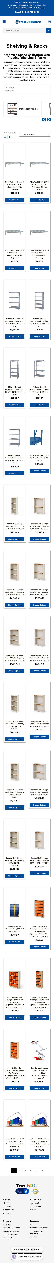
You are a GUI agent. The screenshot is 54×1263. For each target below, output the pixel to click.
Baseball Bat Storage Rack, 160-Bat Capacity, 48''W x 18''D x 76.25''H (39, 592)
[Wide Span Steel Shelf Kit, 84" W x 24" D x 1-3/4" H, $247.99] (39, 438)
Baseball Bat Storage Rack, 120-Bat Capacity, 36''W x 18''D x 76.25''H (39, 860)
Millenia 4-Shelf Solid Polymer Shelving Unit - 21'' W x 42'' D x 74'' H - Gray (14, 322)
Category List (8, 1210)
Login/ (32, 1206)
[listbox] (39, 134)
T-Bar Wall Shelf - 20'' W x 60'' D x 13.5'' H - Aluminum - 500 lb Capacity (39, 186)
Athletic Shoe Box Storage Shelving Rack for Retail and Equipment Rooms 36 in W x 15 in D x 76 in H (14, 1073)
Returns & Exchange (11, 1231)
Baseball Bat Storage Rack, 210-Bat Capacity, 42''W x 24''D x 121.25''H (14, 793)
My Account (34, 1203)
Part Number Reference (39, 1228)
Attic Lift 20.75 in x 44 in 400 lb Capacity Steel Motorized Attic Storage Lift (39, 1142)
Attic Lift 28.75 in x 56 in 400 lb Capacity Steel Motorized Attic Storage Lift (14, 1142)
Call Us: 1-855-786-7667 (27, 12)
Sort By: (23, 135)
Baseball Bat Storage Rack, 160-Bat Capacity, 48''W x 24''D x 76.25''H (39, 792)
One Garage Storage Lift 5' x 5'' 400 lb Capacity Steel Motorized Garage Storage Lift (39, 1073)
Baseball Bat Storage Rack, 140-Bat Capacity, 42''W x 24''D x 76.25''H (39, 723)
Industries (7, 1206)
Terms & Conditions (11, 1234)
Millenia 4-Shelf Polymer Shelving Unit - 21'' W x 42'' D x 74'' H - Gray (14, 459)
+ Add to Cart (14, 200)
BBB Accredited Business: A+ (27, 2)
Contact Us (7, 1213)
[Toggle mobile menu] (4, 21)
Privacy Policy (8, 1238)
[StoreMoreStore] (28, 21)
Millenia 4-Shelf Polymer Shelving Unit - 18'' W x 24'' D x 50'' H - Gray (39, 391)
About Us (6, 1203)
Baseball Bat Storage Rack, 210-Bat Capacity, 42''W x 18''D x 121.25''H (14, 592)
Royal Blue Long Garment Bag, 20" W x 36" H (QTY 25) (15, 928)
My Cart (33, 1210)
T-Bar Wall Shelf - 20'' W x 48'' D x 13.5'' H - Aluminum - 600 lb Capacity (39, 254)
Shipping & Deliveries (11, 1228)
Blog (31, 1224)
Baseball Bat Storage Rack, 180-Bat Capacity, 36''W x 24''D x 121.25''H (14, 725)
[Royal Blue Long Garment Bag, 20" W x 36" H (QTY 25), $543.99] (14, 909)
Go (49, 30)
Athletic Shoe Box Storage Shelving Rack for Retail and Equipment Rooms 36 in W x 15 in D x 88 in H (39, 1002)
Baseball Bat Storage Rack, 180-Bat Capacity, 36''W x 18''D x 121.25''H (14, 526)
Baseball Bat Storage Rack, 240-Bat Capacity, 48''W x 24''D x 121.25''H (14, 862)
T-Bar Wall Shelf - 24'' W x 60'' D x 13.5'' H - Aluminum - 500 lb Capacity (14, 186)
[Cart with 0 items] (49, 22)
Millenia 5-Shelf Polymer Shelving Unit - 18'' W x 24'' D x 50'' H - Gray (39, 322)
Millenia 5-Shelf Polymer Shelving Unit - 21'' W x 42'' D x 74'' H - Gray (14, 391)
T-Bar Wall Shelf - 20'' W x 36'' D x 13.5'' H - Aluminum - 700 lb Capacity (14, 254)
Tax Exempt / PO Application (36, 1232)
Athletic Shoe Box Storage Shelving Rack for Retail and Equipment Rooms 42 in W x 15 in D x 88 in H (39, 931)
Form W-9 (33, 1237)
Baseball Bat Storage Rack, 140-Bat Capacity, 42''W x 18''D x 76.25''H (39, 526)
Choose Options (39, 471)
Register (37, 1206)
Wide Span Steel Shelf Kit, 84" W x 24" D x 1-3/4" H (39, 457)
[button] (27, 89)
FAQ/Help (6, 1224)
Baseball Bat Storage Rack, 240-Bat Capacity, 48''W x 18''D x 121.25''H (14, 657)
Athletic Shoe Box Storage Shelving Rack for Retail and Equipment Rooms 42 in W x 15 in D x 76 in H (14, 1002)
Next (48, 1170)
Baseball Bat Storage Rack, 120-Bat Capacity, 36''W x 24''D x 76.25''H (39, 657)
